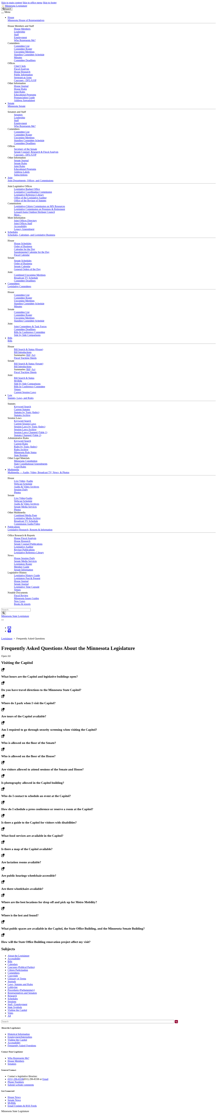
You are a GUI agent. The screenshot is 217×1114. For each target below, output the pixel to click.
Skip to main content (11, 2)
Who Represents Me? (25, 40)
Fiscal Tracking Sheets (25, 358)
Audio (30, 481)
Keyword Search (22, 406)
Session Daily (21, 489)
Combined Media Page (25, 515)
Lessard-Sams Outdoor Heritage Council (34, 212)
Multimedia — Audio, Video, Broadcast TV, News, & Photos (38, 472)
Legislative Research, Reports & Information (30, 529)
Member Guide (21, 567)
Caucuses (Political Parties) (21, 967)
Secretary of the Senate (25, 149)
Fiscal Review (21, 595)
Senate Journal (21, 160)
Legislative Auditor (23, 546)
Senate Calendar (22, 266)
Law (10, 395)
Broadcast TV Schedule (26, 277)
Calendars (13, 964)
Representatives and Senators (22, 993)
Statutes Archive (22, 415)
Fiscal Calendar (22, 255)
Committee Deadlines (25, 60)
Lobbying (12, 987)
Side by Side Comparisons (27, 335)
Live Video (19, 481)
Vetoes (17, 389)
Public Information (23, 74)
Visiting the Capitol (17, 1010)
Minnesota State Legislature (15, 616)
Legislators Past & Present (27, 578)
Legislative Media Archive (27, 518)
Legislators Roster (23, 564)
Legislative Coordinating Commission (33, 192)
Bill (28, 355)
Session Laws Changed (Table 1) (30, 432)
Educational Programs (25, 94)
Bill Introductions (22, 352)
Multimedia (13, 469)
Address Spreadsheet (24, 100)
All (9, 1015)
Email (45, 1079)
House (11, 17)
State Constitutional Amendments (30, 463)
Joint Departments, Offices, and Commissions (30, 180)
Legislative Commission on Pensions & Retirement (39, 209)
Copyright (13, 975)
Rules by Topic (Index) (25, 446)
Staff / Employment (17, 1004)
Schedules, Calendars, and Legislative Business (31, 235)
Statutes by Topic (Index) (26, 412)
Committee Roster (23, 49)
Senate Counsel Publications (28, 544)
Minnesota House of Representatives (26, 20)
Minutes (18, 57)
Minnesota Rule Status (25, 452)
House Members (22, 29)
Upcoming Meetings (24, 51)
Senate (11, 103)
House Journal (21, 86)
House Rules (20, 89)
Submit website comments (21, 1084)
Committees (14, 283)
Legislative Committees (19, 286)
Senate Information (23, 569)
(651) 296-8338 (15, 1079)
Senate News (14, 1100)
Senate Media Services (25, 506)
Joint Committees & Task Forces (30, 326)
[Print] (9, 631)
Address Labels (22, 172)
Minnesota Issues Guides (26, 598)
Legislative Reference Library (29, 194)
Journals (12, 981)
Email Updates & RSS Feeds (22, 1105)
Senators (18, 114)
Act (33, 355)
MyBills (18, 380)
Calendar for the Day (24, 249)
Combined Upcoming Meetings (30, 275)
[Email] (9, 627)
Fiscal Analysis (21, 69)
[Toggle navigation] (2, 12)
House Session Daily (24, 558)
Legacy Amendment (24, 229)
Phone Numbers (16, 1082)
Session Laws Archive (25, 429)
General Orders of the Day (27, 269)
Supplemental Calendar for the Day (31, 252)
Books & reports (22, 604)
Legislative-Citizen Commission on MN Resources (39, 206)
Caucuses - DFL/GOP (25, 80)
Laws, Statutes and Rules (20, 984)
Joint (10, 177)
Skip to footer (50, 2)
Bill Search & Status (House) (28, 349)
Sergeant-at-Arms (23, 77)
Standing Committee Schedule (29, 54)
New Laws (19, 601)
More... (17, 215)
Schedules (13, 232)
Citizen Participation (18, 970)
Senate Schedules (22, 260)
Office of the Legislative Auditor (30, 197)
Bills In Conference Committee (29, 332)
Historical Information (19, 1034)
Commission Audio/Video (27, 524)
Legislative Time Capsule (26, 587)
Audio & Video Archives (26, 486)
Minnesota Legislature (16, 5)
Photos (17, 492)
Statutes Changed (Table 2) (27, 435)
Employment (20, 37)
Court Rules (20, 466)
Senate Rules (20, 163)
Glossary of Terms (17, 978)
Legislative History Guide (27, 575)
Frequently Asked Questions (22, 1045)
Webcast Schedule (23, 484)
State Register (21, 455)
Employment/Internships (20, 1037)
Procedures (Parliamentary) (21, 990)
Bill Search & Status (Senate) (28, 363)
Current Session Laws (25, 392)
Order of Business (23, 246)
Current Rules (21, 443)
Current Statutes (22, 409)
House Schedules (22, 243)
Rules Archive (21, 449)
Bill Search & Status (24, 378)
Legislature (6, 638)
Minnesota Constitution (25, 461)
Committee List (21, 46)
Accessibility (20, 226)
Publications (14, 526)
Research (12, 995)
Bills (10, 338)
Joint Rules (19, 91)
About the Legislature (18, 955)
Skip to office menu (32, 2)
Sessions (12, 1001)
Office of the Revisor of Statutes (30, 200)
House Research (22, 71)
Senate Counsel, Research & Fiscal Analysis (36, 152)
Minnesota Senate (16, 106)
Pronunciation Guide (24, 97)
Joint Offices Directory (25, 220)
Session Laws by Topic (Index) (29, 426)
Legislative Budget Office (27, 189)
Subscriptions (20, 174)
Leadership (19, 31)
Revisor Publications (24, 549)
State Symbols (15, 1007)
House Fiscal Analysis (25, 538)
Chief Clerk (20, 66)
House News (14, 1097)
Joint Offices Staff (23, 223)
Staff (16, 34)
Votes (10, 1013)
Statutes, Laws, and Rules (21, 398)
